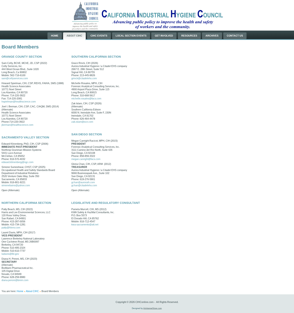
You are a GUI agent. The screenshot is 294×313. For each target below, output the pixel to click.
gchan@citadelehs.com (84, 185)
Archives (212, 35)
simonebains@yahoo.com (16, 185)
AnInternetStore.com (152, 308)
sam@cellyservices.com (15, 78)
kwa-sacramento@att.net (84, 224)
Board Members (20, 47)
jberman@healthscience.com (17, 125)
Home (54, 35)
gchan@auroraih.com (83, 182)
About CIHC (74, 35)
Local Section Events (131, 35)
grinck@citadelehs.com (84, 78)
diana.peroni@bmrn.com (15, 280)
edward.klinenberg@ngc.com (17, 162)
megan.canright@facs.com (85, 159)
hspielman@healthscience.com (19, 101)
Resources (189, 35)
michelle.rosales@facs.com (86, 98)
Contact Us (235, 35)
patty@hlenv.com (11, 227)
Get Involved (164, 35)
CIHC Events (98, 35)
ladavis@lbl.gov (10, 254)
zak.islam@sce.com (82, 121)
